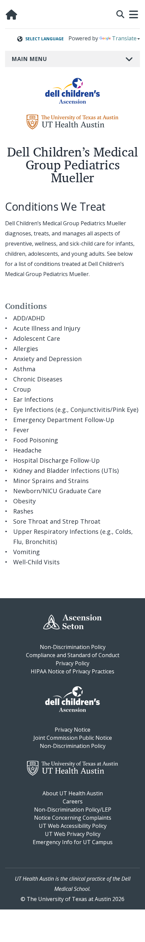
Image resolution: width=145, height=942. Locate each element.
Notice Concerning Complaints (72, 817)
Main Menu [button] (29, 59)
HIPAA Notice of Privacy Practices (72, 671)
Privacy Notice (72, 729)
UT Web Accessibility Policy (73, 826)
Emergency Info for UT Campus (73, 842)
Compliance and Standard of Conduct (72, 655)
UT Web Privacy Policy (72, 834)
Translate (124, 38)
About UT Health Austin (72, 793)
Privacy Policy (72, 663)
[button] (120, 13)
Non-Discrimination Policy (73, 647)
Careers (73, 801)
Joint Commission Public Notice (72, 737)
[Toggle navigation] (133, 14)
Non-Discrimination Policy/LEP (72, 809)
